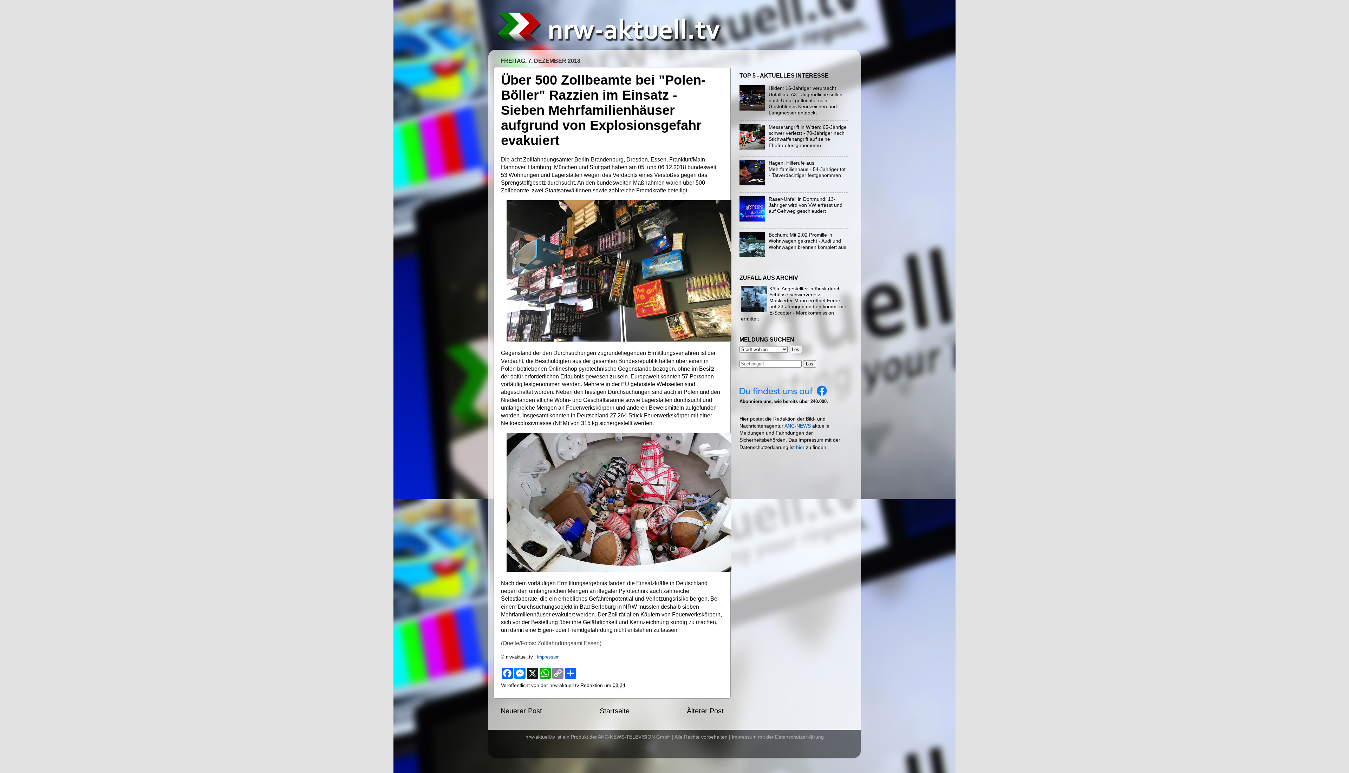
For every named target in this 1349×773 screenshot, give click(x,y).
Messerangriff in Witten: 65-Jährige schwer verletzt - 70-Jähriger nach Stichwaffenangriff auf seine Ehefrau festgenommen (808, 136)
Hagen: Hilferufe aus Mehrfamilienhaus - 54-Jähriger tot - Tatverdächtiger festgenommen (807, 169)
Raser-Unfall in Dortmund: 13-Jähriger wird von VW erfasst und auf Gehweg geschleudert (805, 205)
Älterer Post (705, 711)
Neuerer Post (521, 711)
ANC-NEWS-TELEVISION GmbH (634, 737)
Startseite (615, 711)
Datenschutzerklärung (799, 737)
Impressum (548, 657)
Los (809, 363)
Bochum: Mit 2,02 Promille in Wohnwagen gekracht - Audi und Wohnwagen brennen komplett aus (807, 241)
